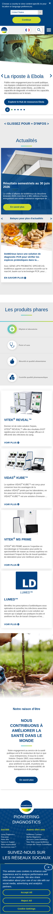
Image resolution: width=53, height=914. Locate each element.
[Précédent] (2, 80)
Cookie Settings (27, 908)
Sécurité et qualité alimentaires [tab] (32, 371)
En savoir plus (17, 216)
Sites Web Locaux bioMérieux (37, 851)
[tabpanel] (26, 519)
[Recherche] (39, 30)
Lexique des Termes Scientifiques (39, 854)
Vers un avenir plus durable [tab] (15, 119)
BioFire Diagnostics (33, 846)
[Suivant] (51, 80)
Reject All (26, 900)
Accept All (26, 892)
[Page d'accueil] (4, 30)
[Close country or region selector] (50, 3)
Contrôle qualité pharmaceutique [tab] (33, 387)
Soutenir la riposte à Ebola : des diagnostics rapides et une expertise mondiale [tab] (11, 119)
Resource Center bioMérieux (37, 849)
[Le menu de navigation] (49, 30)
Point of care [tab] (24, 355)
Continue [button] (26, 20)
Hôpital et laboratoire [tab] (28, 338)
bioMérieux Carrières (34, 844)
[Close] (48, 867)
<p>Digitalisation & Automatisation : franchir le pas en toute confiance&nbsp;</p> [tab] (21, 119)
